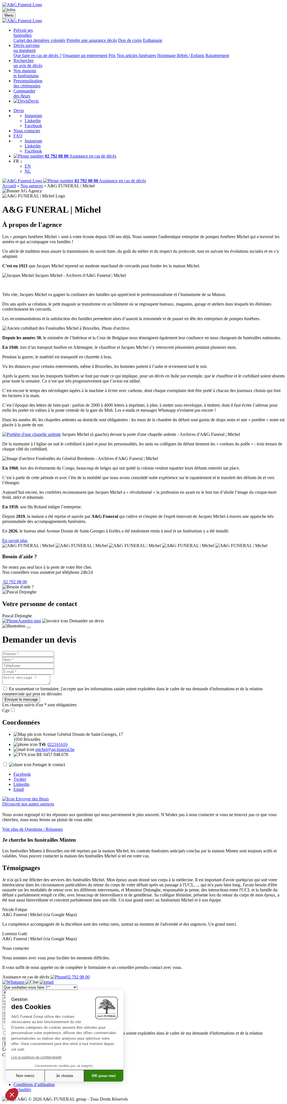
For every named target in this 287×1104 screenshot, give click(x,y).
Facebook (33, 125)
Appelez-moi (29, 620)
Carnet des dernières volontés (39, 40)
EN (28, 166)
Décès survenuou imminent (26, 48)
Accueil (9, 185)
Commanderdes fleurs (24, 93)
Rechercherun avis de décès (27, 63)
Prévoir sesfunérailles (23, 33)
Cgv (6, 710)
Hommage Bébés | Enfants (180, 55)
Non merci (25, 1075)
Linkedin (33, 120)
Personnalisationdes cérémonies (27, 83)
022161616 (57, 744)
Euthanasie (152, 40)
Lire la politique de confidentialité (36, 1057)
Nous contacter (26, 130)
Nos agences (31, 185)
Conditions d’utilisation (34, 1084)
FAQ (17, 135)
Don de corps (130, 40)
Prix (112, 55)
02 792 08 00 (14, 581)
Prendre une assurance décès (91, 40)
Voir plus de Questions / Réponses (32, 829)
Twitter (19, 779)
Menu (8, 15)
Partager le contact (49, 764)
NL (28, 171)
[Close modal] (28, 627)
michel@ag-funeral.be (55, 749)
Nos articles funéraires (136, 55)
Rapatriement (217, 55)
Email (18, 789)
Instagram (33, 115)
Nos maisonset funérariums (26, 73)
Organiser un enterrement (85, 55)
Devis (33, 101)
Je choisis (64, 1075)
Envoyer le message (21, 699)
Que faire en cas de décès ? (37, 55)
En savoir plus (14, 540)
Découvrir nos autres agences (28, 804)
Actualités (22, 1089)
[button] (11, 1094)
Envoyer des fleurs (32, 798)
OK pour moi (104, 1075)
